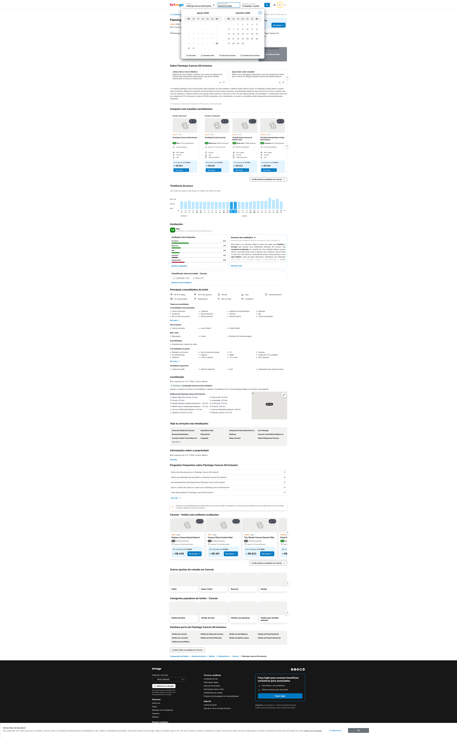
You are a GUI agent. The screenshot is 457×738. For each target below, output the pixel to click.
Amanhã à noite (208, 55)
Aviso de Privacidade (212, 686)
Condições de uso (211, 679)
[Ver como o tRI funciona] (211, 231)
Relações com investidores (162, 710)
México (212, 656)
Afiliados (155, 717)
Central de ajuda (210, 705)
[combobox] (201, 6)
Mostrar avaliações (179, 266)
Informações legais (211, 682)
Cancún (235, 656)
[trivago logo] (177, 5)
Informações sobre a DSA (214, 689)
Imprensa (155, 713)
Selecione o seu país (160, 675)
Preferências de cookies (213, 693)
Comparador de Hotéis (179, 656)
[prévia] (178, 211)
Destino (189, 4)
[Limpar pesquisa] (214, 5)
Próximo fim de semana (251, 55)
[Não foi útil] (223, 82)
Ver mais (173, 320)
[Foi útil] (220, 82)
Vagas (154, 707)
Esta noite (192, 55)
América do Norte (199, 656)
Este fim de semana (228, 55)
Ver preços (277, 25)
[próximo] (260, 12)
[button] (272, 39)
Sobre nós (156, 703)
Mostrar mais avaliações (182, 282)
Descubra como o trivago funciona (217, 708)
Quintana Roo (223, 656)
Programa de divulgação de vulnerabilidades (221, 696)
